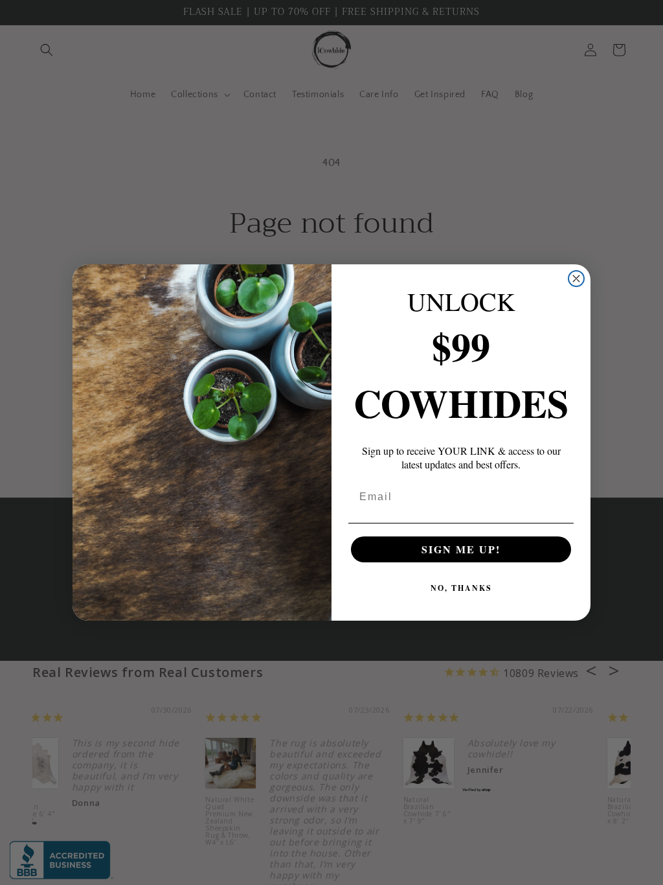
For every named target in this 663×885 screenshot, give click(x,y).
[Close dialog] (576, 278)
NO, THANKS (461, 587)
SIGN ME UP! (460, 549)
